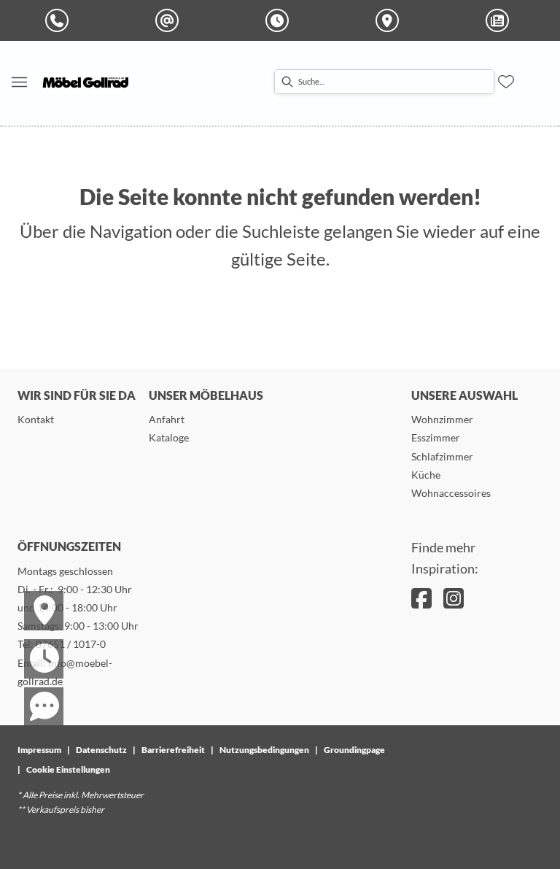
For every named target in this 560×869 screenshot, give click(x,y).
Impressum (39, 749)
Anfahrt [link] (166, 419)
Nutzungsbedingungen (264, 749)
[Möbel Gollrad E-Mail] (169, 20)
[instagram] (453, 598)
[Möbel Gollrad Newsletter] (500, 20)
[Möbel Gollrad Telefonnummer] (59, 20)
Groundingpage (354, 749)
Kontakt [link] (36, 419)
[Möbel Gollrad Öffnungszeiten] (280, 20)
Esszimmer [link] (435, 437)
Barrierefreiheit (173, 749)
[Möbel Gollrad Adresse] (390, 20)
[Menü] (19, 81)
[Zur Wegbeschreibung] (35, 597)
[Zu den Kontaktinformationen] (35, 694)
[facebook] (421, 598)
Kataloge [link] (169, 437)
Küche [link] (425, 474)
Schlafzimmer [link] (442, 456)
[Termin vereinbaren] (35, 645)
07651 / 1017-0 (71, 644)
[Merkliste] (506, 81)
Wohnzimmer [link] (442, 419)
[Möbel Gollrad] (86, 82)
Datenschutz (101, 749)
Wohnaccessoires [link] (451, 493)
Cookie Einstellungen (68, 769)
